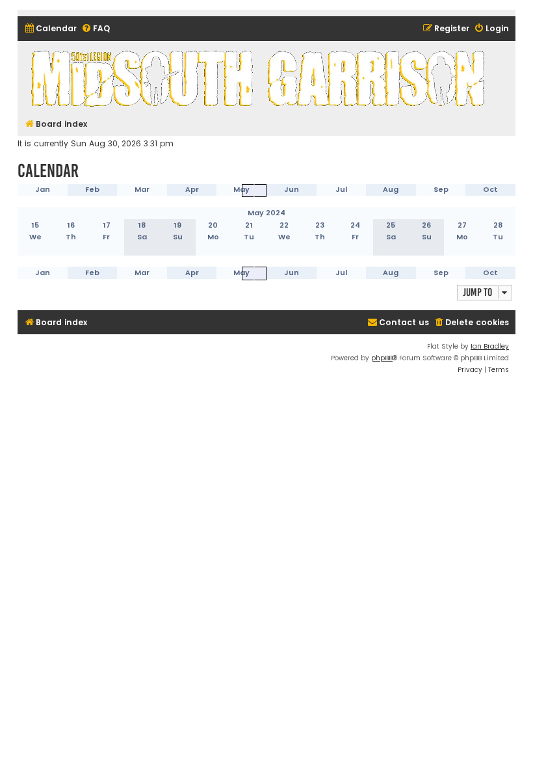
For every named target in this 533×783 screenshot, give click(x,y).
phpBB (382, 358)
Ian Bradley (490, 346)
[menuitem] (50, 29)
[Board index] (260, 78)
